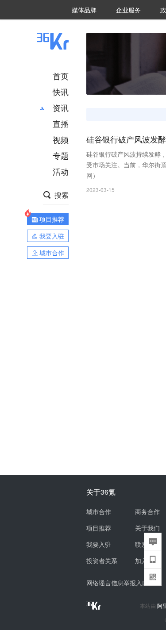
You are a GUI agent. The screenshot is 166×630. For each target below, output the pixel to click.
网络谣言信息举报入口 (117, 582)
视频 (61, 139)
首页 (61, 75)
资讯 (61, 107)
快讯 (61, 91)
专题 (61, 155)
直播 (61, 123)
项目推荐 (98, 527)
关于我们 (147, 527)
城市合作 (98, 511)
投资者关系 (101, 560)
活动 (61, 171)
